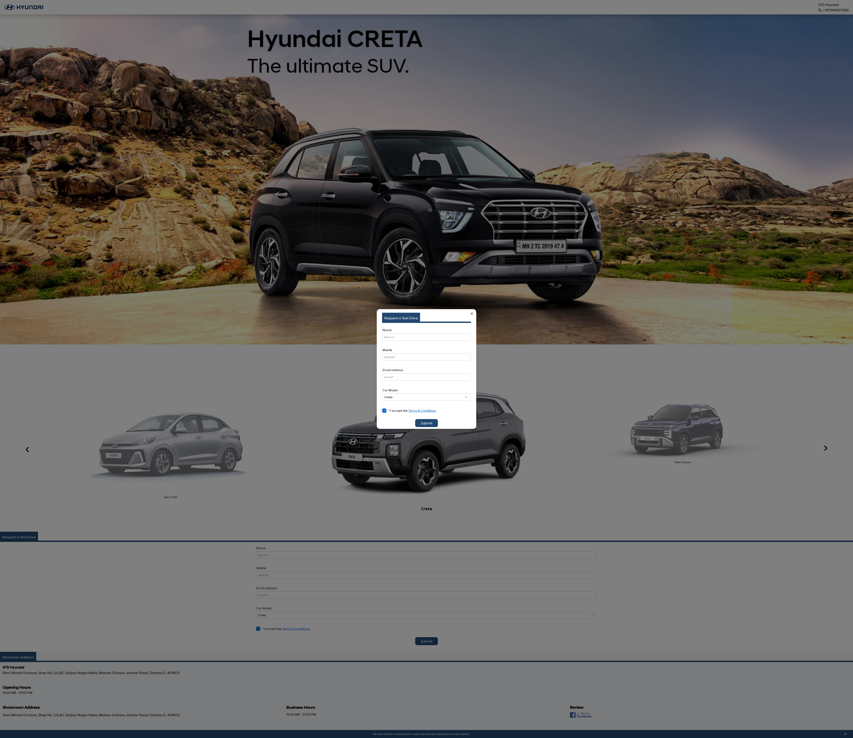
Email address (393, 370)
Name (387, 330)
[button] (471, 313)
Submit (426, 423)
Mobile (387, 350)
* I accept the (412, 410)
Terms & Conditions (422, 410)
